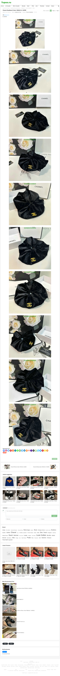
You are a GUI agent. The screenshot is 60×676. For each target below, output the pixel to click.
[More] (47, 451)
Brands (23, 6)
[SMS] (36, 451)
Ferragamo (50, 532)
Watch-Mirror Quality (31, 667)
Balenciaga (27, 530)
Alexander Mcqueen (14, 530)
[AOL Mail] (34, 451)
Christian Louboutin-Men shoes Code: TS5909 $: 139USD (36, 558)
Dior (41, 532)
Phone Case (37, 666)
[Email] (20, 451)
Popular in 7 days (31, 670)
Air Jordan (8, 530)
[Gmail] (29, 451)
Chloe (18, 532)
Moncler (4, 537)
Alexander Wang (20, 530)
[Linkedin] (24, 451)
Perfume (28, 666)
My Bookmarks (43, 670)
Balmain (32, 530)
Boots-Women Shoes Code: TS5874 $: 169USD (36, 575)
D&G (38, 532)
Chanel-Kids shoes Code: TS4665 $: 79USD (50, 487)
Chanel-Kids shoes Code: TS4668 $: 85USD (36, 501)
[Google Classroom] (43, 451)
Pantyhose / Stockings (22, 666)
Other (20, 537)
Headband (44, 664)
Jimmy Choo (21, 535)
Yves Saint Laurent (7, 540)
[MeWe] (15, 451)
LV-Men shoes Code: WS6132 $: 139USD (8, 561)
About (52, 6)
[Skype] (38, 451)
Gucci (11, 535)
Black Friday (16, 670)
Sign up (54, 10)
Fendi (45, 532)
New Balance (9, 537)
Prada (29, 538)
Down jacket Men (20, 664)
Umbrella (56, 666)
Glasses (37, 664)
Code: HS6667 (20, 599)
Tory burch (36, 537)
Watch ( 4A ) (37, 662)
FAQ (33, 6)
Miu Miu (49, 535)
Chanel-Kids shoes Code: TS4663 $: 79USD (23, 487)
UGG (40, 537)
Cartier (4, 532)
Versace (49, 537)
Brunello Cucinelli (48, 530)
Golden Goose (5, 535)
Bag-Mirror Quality (4, 664)
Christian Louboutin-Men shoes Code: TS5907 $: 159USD (8, 575)
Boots (35, 530)
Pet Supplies (32, 666)
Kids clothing (4, 666)
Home (2, 6)
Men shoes (13, 666)
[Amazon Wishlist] (45, 451)
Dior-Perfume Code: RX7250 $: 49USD (24, 588)
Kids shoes (8, 666)
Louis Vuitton (41, 535)
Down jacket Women (27, 664)
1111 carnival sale (10, 670)
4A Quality (7, 6)
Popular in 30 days (37, 670)
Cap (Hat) (12, 664)
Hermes (16, 535)
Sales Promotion (21, 670)
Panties (16, 666)
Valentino (44, 538)
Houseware (48, 664)
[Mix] (27, 451)
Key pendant (56, 664)
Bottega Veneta (41, 530)
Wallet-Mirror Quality (23, 667)
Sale (28, 6)
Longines (29, 535)
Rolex (32, 537)
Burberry (53, 530)
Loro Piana (34, 535)
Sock (43, 666)
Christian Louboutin (23, 532)
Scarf (40, 666)
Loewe (25, 535)
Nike (13, 538)
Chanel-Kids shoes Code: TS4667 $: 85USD (23, 501)
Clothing (15, 664)
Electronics (33, 664)
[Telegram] (22, 451)
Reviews (42, 6)
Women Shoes (37, 667)
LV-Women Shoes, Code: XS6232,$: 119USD (26, 610)
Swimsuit (46, 666)
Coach (35, 532)
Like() (54, 458)
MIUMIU (53, 535)
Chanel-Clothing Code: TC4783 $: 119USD (9, 487)
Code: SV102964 (20, 632)
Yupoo (5, 643)
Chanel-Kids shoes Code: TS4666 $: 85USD (9, 501)
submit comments (54, 516)
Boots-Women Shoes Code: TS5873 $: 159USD (50, 575)
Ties (49, 666)
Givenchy (54, 532)
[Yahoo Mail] (31, 451)
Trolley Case (52, 666)
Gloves (40, 664)
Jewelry (52, 664)
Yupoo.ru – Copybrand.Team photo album (31, 672)
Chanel (4, 452)
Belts (9, 664)
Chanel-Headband (29, 12)
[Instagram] (6, 451)
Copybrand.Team (18, 12)
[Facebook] (4, 451)
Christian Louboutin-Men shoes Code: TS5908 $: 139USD (50, 558)
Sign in (58, 10)
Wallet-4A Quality (32, 662)
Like (37, 6)
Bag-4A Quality (25, 662)
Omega (17, 537)
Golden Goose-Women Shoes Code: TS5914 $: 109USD (22, 575)
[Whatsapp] (18, 451)
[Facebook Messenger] (40, 451)
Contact (48, 6)
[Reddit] (13, 451)
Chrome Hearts (30, 532)
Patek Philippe (24, 537)
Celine (8, 532)
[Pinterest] (11, 451)
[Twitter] (8, 451)
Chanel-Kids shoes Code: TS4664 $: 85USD (36, 487)
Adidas (3, 530)
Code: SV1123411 (21, 621)
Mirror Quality (16, 6)
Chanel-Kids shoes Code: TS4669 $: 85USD (50, 501)
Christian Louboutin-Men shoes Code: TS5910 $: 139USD (22, 558)
